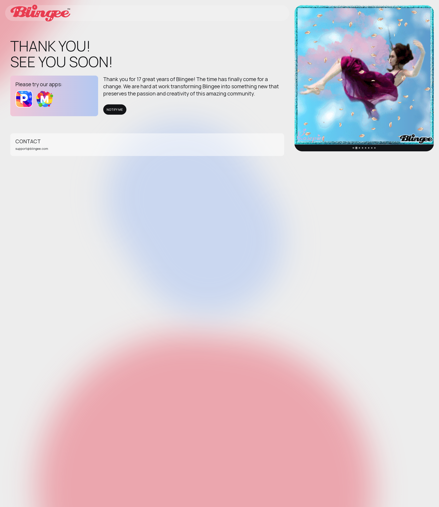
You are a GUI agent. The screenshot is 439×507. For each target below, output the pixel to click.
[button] (353, 148)
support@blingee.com (31, 149)
